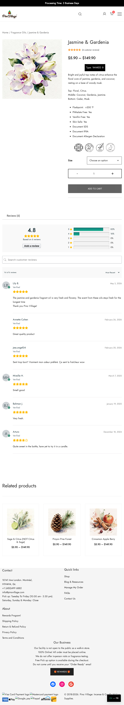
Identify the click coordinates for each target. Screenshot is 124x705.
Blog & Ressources (73, 582)
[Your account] (104, 14)
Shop (67, 576)
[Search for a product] (80, 14)
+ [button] (112, 173)
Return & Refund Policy (14, 626)
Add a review (31, 245)
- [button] (77, 173)
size (70, 160)
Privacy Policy (9, 632)
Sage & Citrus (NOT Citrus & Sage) (20, 540)
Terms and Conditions (13, 638)
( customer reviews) (90, 49)
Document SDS (80, 126)
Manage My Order (73, 587)
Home (5, 32)
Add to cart (95, 188)
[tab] (13, 215)
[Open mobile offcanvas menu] (119, 14)
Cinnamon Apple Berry (103, 539)
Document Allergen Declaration (89, 136)
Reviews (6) (13, 216)
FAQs (67, 593)
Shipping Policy (10, 621)
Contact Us (69, 598)
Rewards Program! (11, 615)
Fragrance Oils (18, 32)
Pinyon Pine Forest (62, 539)
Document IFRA (80, 131)
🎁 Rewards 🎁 (62, 671)
